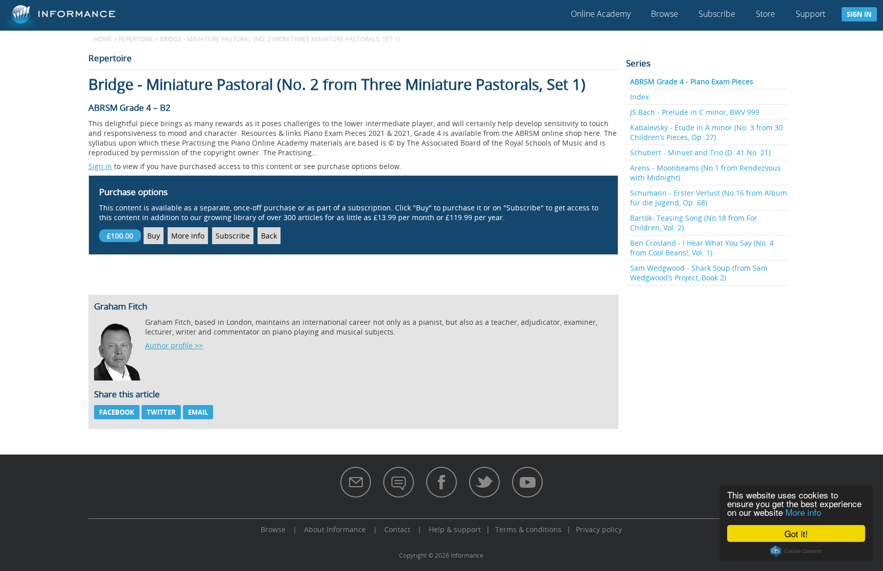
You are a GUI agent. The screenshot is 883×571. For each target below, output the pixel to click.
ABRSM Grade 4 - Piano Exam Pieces (691, 81)
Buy (153, 236)
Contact (397, 529)
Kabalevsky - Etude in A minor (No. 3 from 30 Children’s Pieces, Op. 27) (706, 132)
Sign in (859, 14)
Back (269, 236)
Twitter (161, 412)
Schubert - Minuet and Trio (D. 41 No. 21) (700, 152)
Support (810, 13)
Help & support (455, 529)
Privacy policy (599, 529)
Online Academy (601, 13)
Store (765, 13)
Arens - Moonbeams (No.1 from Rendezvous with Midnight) (705, 172)
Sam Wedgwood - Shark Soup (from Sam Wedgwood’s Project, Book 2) (699, 272)
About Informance (335, 529)
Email (198, 412)
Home (103, 39)
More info (803, 512)
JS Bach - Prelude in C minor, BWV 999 (694, 112)
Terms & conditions (528, 529)
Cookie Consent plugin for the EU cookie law (796, 551)
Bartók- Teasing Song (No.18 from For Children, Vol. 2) (693, 222)
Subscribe (717, 13)
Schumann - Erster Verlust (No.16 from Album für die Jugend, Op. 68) (708, 197)
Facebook (116, 412)
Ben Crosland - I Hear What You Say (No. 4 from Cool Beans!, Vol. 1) (702, 247)
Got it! (796, 533)
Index (639, 97)
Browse (664, 13)
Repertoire (136, 39)
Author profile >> (174, 345)
